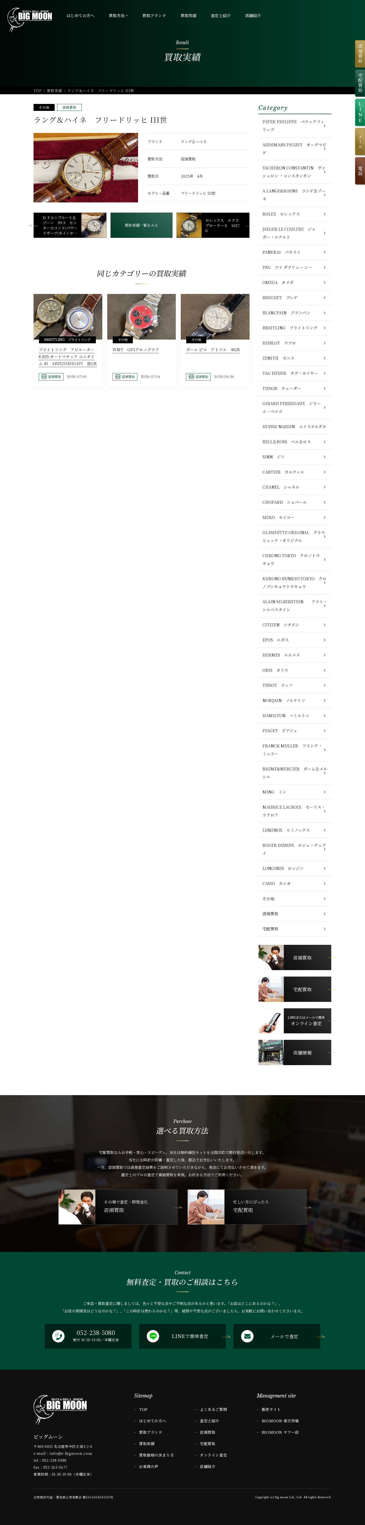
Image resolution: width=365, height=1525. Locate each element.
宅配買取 (270, 929)
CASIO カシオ (276, 883)
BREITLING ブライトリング (289, 328)
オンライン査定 (213, 1455)
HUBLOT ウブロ (279, 343)
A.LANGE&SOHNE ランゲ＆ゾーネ (294, 195)
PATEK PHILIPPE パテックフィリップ (293, 125)
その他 (44, 107)
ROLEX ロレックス (281, 214)
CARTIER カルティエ (283, 472)
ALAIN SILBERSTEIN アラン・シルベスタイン (294, 605)
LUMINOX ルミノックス (286, 830)
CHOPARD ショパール (284, 502)
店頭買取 (69, 107)
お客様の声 (148, 1466)
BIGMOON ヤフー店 (280, 1432)
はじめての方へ (152, 1420)
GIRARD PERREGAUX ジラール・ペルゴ (291, 407)
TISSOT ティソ (277, 685)
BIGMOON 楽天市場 (280, 1420)
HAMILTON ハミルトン (285, 715)
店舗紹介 (207, 1466)
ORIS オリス (275, 670)
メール (360, 141)
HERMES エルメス (281, 655)
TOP (38, 90)
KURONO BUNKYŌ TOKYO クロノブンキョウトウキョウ (294, 582)
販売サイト (271, 1409)
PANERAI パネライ (281, 252)
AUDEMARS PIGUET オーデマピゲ (294, 149)
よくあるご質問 (213, 1409)
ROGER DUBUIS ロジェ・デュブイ (294, 849)
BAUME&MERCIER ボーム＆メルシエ (294, 773)
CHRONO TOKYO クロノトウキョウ (291, 559)
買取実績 (54, 90)
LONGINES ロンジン (283, 868)
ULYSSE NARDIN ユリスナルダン (294, 426)
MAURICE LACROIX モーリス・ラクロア (293, 811)
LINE (360, 112)
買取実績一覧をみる (141, 225)
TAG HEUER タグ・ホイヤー (290, 373)
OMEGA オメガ (277, 282)
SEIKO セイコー (278, 517)
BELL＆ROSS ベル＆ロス (286, 442)
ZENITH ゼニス (278, 358)
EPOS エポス (275, 640)
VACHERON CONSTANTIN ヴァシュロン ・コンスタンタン (294, 172)
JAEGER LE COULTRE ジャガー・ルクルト (289, 233)
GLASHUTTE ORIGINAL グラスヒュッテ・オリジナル (293, 536)
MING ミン (274, 792)
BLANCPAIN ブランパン (286, 313)
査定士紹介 (209, 1420)
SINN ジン (273, 457)
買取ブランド (150, 1432)
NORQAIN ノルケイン (283, 700)
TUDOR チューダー (281, 388)
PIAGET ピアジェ (279, 730)
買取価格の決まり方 (156, 1455)
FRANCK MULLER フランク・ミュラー (292, 750)
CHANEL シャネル (280, 487)
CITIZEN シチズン (280, 625)
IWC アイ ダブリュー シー (287, 267)
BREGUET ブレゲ (280, 297)
